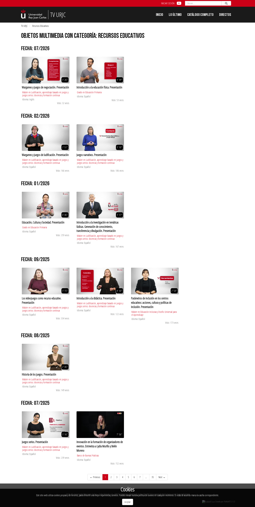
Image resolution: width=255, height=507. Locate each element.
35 (153, 477)
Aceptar (128, 502)
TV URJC (24, 26)
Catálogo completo (200, 15)
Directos (225, 15)
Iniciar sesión (167, 3)
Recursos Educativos (40, 26)
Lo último (175, 15)
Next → (161, 477)
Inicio (159, 15)
